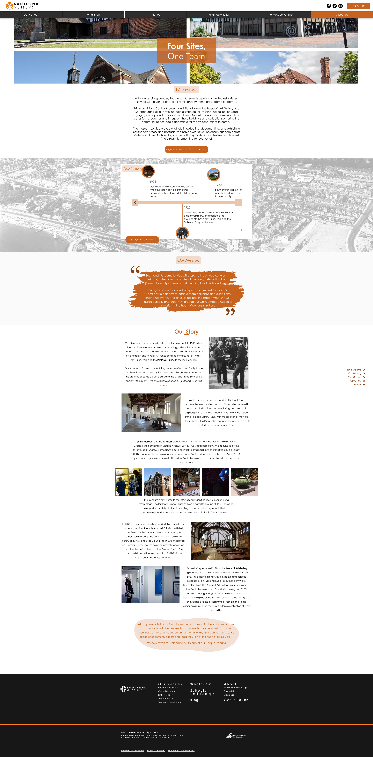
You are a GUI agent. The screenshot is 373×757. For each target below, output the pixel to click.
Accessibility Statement (132, 750)
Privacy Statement (156, 750)
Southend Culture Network (181, 750)
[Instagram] (340, 6)
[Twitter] (334, 6)
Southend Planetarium (169, 702)
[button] (31, 14)
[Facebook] (329, 6)
